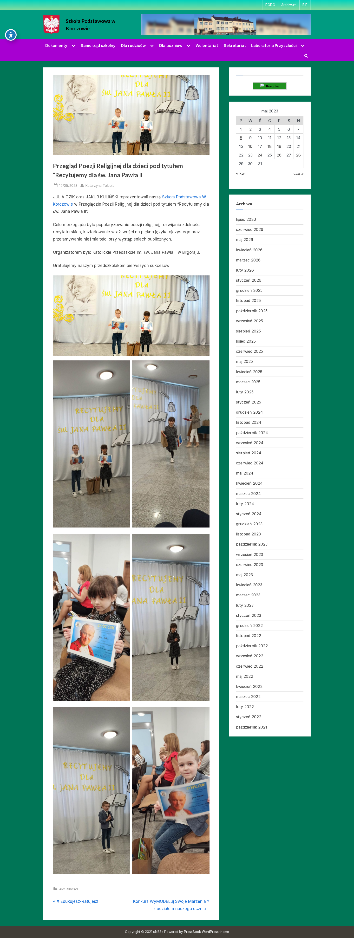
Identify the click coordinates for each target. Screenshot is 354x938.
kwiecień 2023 (249, 584)
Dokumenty (56, 45)
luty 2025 (245, 392)
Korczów (271, 86)
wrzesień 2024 (249, 442)
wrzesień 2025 (249, 321)
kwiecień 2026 (249, 250)
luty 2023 (245, 605)
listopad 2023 (248, 534)
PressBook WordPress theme (206, 932)
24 (259, 155)
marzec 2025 (248, 381)
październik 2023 (252, 544)
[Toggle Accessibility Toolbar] (11, 35)
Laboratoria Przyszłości (274, 45)
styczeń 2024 (249, 513)
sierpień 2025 (248, 331)
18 (270, 146)
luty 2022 (245, 706)
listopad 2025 (248, 300)
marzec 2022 (248, 696)
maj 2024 (244, 473)
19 (279, 146)
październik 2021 (251, 727)
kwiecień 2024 (249, 483)
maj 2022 (244, 676)
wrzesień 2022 (249, 655)
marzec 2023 (248, 595)
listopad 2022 (248, 635)
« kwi (240, 173)
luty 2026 (245, 270)
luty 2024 (245, 503)
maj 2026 (244, 239)
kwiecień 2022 (249, 686)
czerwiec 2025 (249, 351)
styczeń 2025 (248, 402)
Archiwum (288, 5)
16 (250, 146)
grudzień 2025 (249, 290)
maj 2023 (244, 574)
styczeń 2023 (248, 615)
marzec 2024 (248, 493)
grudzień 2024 (249, 412)
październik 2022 (252, 645)
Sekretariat (235, 45)
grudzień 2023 (249, 523)
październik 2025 (252, 310)
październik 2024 (252, 432)
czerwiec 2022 (249, 666)
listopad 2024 (248, 422)
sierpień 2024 (248, 452)
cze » (298, 173)
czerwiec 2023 (249, 564)
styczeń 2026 (248, 280)
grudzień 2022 (249, 625)
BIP (305, 5)
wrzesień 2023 (249, 554)
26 (279, 155)
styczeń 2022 (248, 716)
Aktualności (68, 889)
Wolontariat (207, 45)
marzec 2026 (248, 260)
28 (298, 155)
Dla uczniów (171, 45)
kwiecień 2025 (249, 371)
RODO (270, 5)
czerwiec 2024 (249, 463)
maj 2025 (244, 361)
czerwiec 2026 (249, 229)
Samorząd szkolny (98, 45)
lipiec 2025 (246, 341)
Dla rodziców (133, 45)
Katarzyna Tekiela (99, 185)
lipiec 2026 (246, 219)
